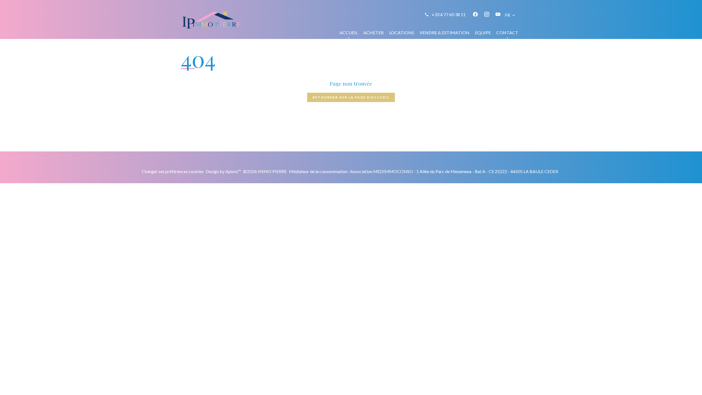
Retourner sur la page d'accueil (351, 97)
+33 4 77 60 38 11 (449, 14)
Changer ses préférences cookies (172, 171)
